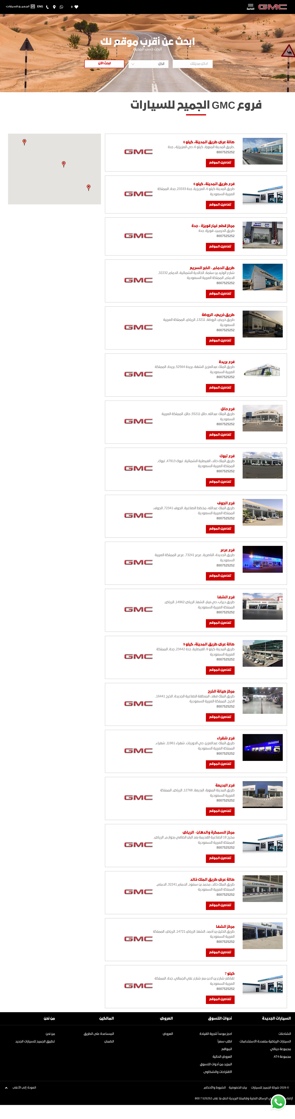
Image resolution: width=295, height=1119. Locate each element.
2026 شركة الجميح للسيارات (268, 1088)
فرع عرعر (228, 550)
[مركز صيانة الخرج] (263, 700)
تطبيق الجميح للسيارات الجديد (35, 1041)
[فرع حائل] (263, 418)
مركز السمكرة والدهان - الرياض (209, 832)
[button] (64, 164)
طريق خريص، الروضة (218, 315)
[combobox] (148, 64)
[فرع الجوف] (263, 512)
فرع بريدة (227, 362)
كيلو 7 (230, 973)
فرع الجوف (226, 503)
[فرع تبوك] (263, 465)
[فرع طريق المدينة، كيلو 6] (263, 193)
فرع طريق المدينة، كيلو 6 (214, 184)
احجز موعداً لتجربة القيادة (215, 1034)
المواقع (226, 1049)
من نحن (50, 1034)
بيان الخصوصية (238, 1088)
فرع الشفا (226, 597)
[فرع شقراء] (263, 747)
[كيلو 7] (263, 982)
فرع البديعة (225, 785)
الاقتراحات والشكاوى (217, 1072)
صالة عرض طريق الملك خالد (212, 879)
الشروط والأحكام (215, 1088)
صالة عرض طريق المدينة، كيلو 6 (209, 142)
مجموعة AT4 (282, 1057)
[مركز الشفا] (263, 935)
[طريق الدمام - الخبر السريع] (263, 277)
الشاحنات (285, 1034)
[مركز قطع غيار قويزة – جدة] (263, 235)
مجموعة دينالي (280, 1049)
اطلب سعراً (225, 1041)
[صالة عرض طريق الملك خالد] (263, 888)
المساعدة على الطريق (99, 1034)
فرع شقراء (226, 738)
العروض (168, 1034)
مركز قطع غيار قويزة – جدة (213, 226)
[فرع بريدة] (263, 371)
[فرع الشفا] (263, 606)
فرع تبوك (227, 456)
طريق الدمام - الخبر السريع (212, 268)
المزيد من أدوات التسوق (216, 1064)
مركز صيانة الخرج (221, 691)
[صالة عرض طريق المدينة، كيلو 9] (263, 653)
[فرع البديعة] (263, 794)
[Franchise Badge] (131, 152)
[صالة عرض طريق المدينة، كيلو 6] (263, 151)
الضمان (109, 1041)
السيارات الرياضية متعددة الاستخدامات (265, 1041)
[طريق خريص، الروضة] (263, 324)
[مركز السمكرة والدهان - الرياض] (263, 841)
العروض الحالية (222, 1057)
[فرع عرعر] (263, 559)
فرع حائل (228, 409)
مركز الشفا (225, 926)
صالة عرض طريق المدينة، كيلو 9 (209, 644)
